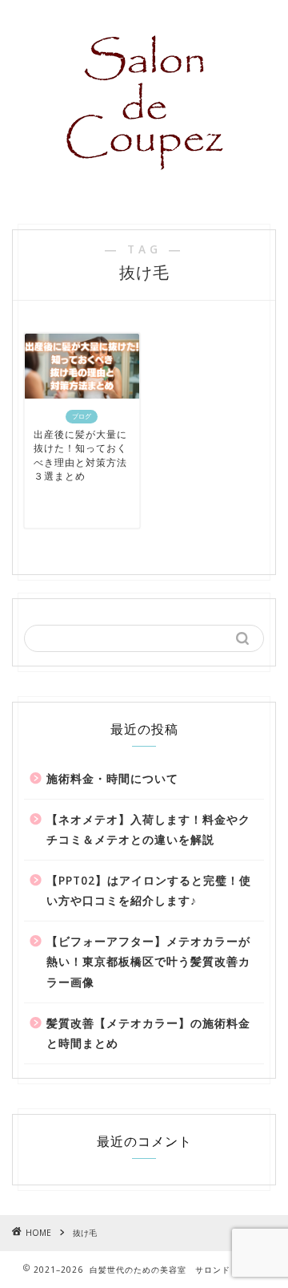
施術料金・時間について (112, 778)
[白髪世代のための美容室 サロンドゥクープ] (144, 194)
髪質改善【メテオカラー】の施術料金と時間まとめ (148, 1033)
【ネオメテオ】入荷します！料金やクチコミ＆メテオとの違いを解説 (148, 830)
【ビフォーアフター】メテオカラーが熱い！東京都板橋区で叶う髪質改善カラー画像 (148, 962)
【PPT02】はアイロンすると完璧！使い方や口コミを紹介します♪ (148, 891)
